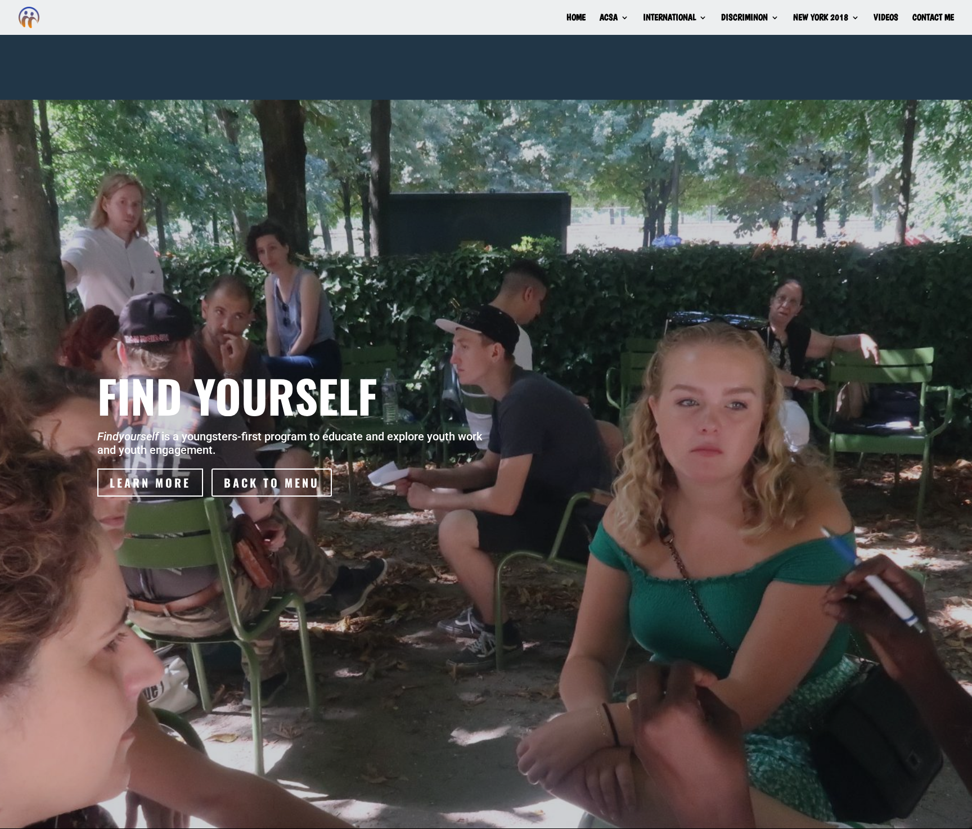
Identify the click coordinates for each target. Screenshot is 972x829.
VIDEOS (886, 17)
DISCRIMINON (744, 17)
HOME (576, 17)
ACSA (609, 17)
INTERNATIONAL (669, 17)
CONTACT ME (933, 17)
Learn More (150, 482)
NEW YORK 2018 (820, 17)
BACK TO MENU (272, 482)
